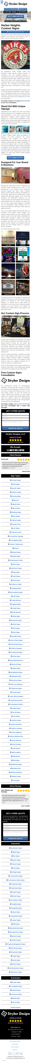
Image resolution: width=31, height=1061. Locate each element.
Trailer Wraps (16, 708)
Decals (16, 548)
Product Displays (16, 648)
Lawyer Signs (16, 920)
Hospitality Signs (16, 908)
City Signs (16, 868)
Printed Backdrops (16, 644)
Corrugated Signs (16, 540)
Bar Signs (16, 856)
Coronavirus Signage (16, 536)
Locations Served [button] (15, 1007)
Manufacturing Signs (16, 928)
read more (12, 468)
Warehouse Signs (16, 972)
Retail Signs (16, 956)
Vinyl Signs (16, 1002)
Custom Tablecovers (16, 544)
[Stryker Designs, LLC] (15, 1014)
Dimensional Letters (16, 560)
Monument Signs (16, 620)
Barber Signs (16, 860)
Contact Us (23, 9)
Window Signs (16, 776)
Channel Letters (16, 532)
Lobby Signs (16, 608)
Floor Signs (16, 580)
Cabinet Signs (16, 520)
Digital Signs (16, 556)
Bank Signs (16, 852)
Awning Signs (16, 496)
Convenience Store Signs (16, 880)
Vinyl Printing (16, 744)
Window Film (16, 768)
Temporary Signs (16, 688)
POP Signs (16, 628)
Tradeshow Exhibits (16, 704)
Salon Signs (16, 960)
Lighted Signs (16, 604)
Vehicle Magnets (16, 732)
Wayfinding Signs (16, 764)
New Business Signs (16, 932)
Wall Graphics (16, 752)
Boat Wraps (16, 508)
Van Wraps (16, 716)
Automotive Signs (16, 848)
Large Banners (16, 600)
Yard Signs (16, 780)
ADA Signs (16, 484)
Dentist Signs (16, 892)
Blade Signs (16, 504)
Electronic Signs (16, 568)
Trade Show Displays (16, 696)
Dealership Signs (16, 888)
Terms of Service (15, 1047)
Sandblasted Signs (16, 672)
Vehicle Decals (16, 720)
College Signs (16, 872)
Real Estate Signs (16, 948)
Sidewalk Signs (16, 676)
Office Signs (16, 624)
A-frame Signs (16, 480)
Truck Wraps (16, 712)
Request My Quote (15, 428)
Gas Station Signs (16, 900)
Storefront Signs (16, 680)
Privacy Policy (15, 1044)
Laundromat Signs (16, 916)
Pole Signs (16, 632)
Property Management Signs (16, 944)
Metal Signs (16, 616)
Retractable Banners (16, 660)
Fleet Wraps (16, 576)
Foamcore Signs (16, 584)
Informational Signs (16, 592)
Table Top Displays (16, 684)
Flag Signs (16, 572)
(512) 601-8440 (26, 101)
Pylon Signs (16, 656)
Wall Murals (16, 756)
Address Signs (16, 492)
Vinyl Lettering (16, 740)
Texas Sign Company (15, 1041)
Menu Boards (16, 612)
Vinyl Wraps (16, 748)
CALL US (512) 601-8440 (11, 9)
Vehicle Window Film (16, 736)
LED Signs (16, 596)
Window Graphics (16, 772)
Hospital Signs (16, 904)
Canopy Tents (16, 524)
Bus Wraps (16, 516)
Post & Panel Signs (16, 640)
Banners (16, 500)
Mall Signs (16, 924)
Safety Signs (16, 668)
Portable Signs (16, 636)
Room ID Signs (16, 664)
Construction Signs (16, 876)
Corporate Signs (16, 884)
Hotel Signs (16, 912)
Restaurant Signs (16, 952)
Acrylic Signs (16, 488)
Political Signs (16, 940)
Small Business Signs (16, 968)
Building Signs (16, 512)
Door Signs (16, 564)
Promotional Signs (16, 652)
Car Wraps (16, 528)
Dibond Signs (16, 552)
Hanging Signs (16, 588)
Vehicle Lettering (16, 728)
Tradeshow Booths (16, 700)
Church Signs (16, 864)
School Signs (16, 964)
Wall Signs (16, 760)
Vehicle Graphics (16, 724)
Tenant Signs (16, 692)
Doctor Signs (16, 896)
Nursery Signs (16, 936)
